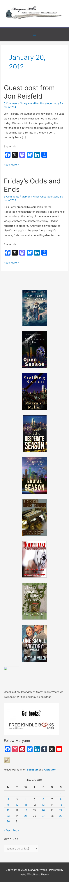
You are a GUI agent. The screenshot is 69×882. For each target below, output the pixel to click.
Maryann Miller (30, 103)
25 (25, 815)
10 (17, 804)
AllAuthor (50, 769)
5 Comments (11, 103)
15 (60, 804)
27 (43, 815)
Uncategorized (48, 103)
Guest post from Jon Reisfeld (29, 92)
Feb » (16, 830)
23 (8, 815)
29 (60, 815)
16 (8, 810)
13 (43, 804)
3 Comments (11, 196)
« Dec (7, 830)
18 (25, 810)
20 (43, 810)
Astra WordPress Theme (34, 874)
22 (60, 810)
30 (8, 821)
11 (26, 804)
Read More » (11, 165)
